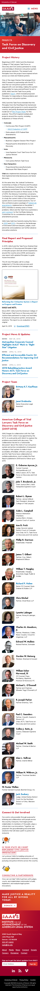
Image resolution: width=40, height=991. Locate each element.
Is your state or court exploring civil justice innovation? (15, 850)
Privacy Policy (23, 980)
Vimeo (26, 970)
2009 (6, 223)
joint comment (7, 212)
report (13, 94)
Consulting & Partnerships (17, 875)
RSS (20, 970)
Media (11, 950)
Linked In (13, 970)
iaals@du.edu (7, 945)
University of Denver (9, 2)
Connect (25, 950)
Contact (24, 953)
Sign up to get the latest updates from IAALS (14, 960)
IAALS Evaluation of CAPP (17, 129)
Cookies (33, 980)
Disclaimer (15, 953)
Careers (5, 953)
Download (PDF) (23, 326)
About (4, 950)
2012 (13, 223)
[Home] (8, 8)
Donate (34, 950)
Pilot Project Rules (19, 112)
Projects (7, 40)
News (18, 950)
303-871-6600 (8, 942)
